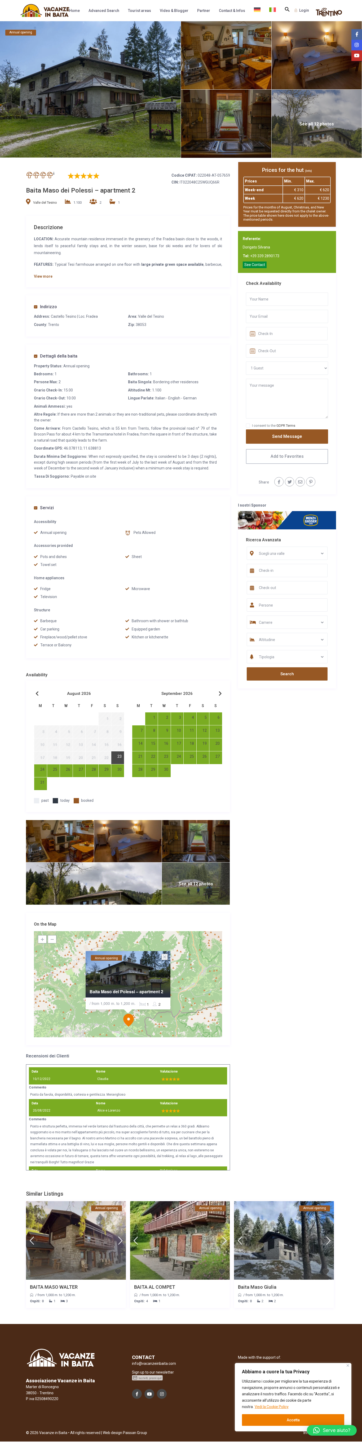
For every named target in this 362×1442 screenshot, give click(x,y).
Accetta (293, 1420)
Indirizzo (48, 306)
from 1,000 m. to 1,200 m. (56, 1295)
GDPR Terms (285, 426)
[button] (287, 10)
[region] (293, 1397)
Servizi (47, 507)
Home (74, 10)
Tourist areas (139, 10)
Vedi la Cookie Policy (272, 1407)
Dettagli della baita (58, 356)
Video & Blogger (174, 10)
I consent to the (273, 426)
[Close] (348, 1365)
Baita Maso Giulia (257, 1287)
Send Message (287, 436)
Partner (203, 10)
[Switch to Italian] (272, 10)
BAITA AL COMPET (154, 1287)
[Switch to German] (257, 10)
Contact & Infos (232, 10)
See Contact (254, 265)
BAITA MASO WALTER (54, 1287)
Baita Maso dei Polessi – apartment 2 (126, 991)
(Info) (308, 170)
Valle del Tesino (45, 202)
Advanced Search (104, 10)
